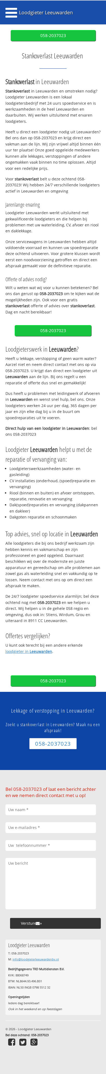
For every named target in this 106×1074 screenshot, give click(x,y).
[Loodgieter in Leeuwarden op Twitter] (23, 1041)
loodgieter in (28, 651)
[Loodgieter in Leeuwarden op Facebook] (12, 1041)
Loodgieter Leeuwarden (46, 12)
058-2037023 (53, 35)
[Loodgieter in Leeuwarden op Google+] (34, 1041)
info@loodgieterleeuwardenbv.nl (36, 959)
